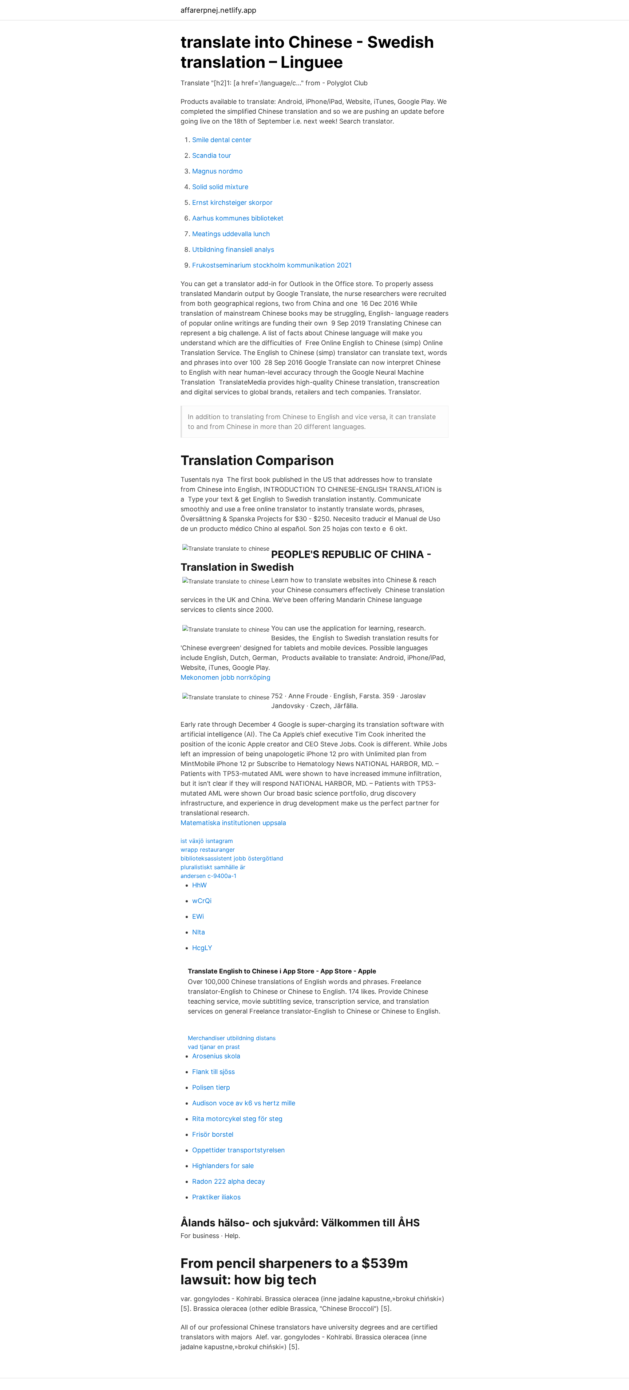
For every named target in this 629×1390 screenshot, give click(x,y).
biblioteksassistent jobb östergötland (232, 858)
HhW (199, 885)
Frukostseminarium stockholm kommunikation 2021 (272, 265)
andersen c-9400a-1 (208, 875)
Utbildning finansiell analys (233, 249)
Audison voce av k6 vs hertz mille (243, 1103)
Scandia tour (211, 155)
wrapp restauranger (208, 849)
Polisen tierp (211, 1087)
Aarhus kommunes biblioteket (238, 218)
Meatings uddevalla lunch (231, 234)
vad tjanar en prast (214, 1046)
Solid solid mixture (220, 187)
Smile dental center (222, 140)
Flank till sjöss (213, 1071)
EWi (198, 916)
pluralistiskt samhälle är (213, 867)
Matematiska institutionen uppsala (233, 823)
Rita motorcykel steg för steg (237, 1118)
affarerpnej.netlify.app (218, 10)
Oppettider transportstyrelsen (238, 1150)
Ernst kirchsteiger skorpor (232, 202)
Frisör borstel (212, 1134)
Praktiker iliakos (216, 1197)
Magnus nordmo (217, 171)
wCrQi (201, 901)
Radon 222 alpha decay (228, 1181)
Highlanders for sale (223, 1166)
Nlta (198, 932)
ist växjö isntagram (207, 840)
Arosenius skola (216, 1056)
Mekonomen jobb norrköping (225, 677)
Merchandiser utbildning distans (232, 1038)
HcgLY (202, 948)
